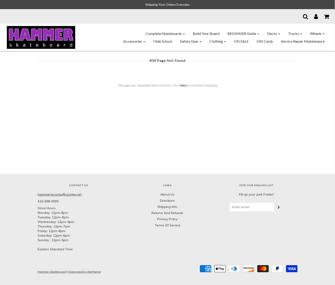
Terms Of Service (167, 225)
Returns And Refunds (167, 213)
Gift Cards (265, 41)
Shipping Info (167, 207)
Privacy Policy (167, 219)
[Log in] (313, 16)
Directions (167, 201)
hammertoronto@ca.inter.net (60, 194)
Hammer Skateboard (52, 271)
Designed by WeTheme (85, 271)
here (183, 85)
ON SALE (241, 41)
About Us (167, 194)
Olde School (162, 41)
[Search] (302, 16)
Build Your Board (206, 33)
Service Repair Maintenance (303, 41)
